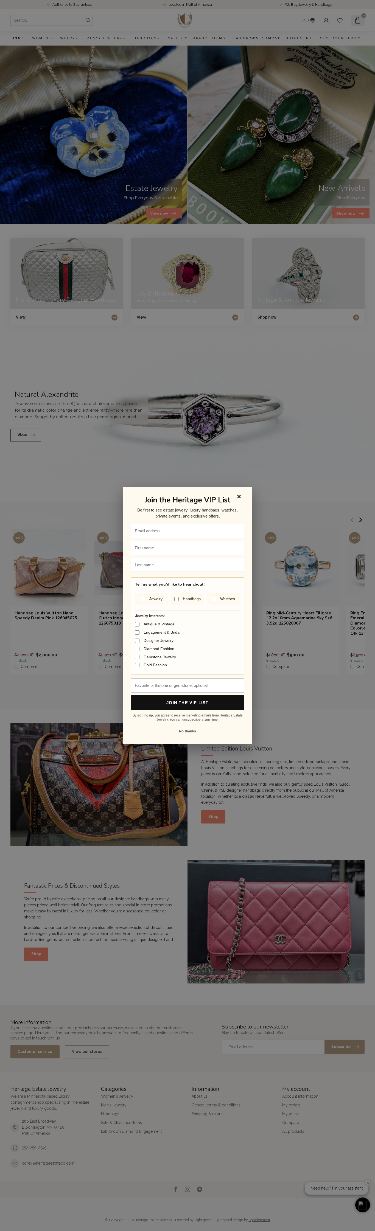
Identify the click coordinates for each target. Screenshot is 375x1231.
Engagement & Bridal (162, 632)
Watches (227, 599)
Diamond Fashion (159, 649)
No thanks (187, 731)
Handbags (192, 599)
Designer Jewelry (158, 640)
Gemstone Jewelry (160, 657)
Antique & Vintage (159, 624)
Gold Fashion (155, 665)
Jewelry (156, 599)
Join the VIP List (187, 702)
